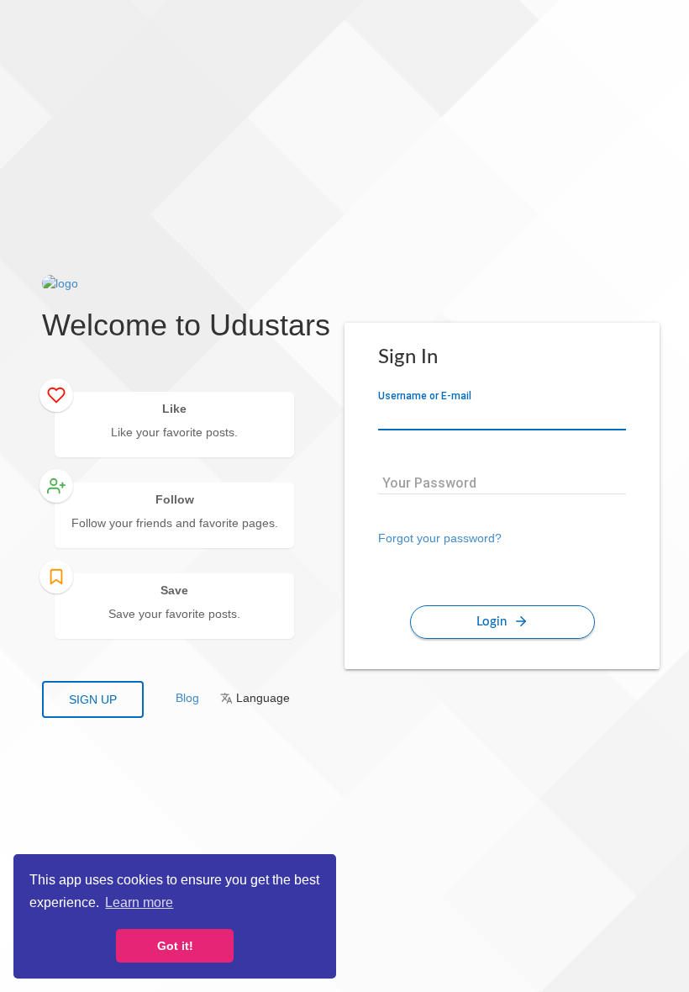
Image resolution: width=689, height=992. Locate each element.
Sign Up (93, 699)
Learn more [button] (139, 902)
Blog (187, 697)
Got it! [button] (175, 945)
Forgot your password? (440, 538)
